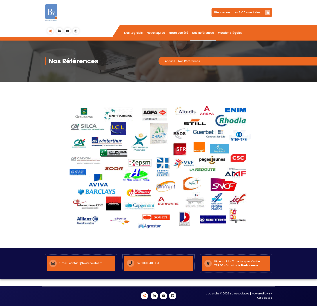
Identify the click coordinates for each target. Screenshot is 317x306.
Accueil (170, 61)
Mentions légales (230, 33)
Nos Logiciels (133, 33)
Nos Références (203, 33)
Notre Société (178, 33)
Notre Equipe (156, 33)
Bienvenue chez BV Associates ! (238, 12)
